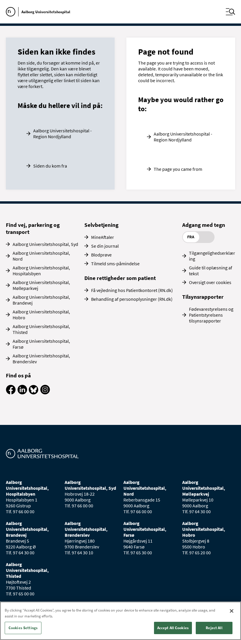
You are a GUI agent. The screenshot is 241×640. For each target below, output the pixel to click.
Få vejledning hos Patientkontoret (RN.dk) (132, 290)
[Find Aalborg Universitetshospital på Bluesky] (34, 393)
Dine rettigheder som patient (120, 277)
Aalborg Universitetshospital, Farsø (41, 344)
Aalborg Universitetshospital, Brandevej (41, 300)
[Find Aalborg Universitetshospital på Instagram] (45, 393)
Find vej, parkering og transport (33, 228)
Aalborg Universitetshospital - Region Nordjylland (62, 133)
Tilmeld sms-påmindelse (115, 263)
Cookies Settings (23, 627)
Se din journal (105, 246)
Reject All (214, 627)
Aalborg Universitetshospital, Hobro (41, 314)
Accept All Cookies (173, 627)
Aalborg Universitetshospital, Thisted (41, 329)
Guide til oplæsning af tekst (210, 270)
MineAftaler (102, 237)
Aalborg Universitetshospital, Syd (45, 244)
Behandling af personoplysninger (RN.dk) (132, 299)
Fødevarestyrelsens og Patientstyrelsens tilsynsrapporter (211, 315)
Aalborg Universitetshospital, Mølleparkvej (41, 285)
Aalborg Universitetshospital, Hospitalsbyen (41, 270)
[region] (120, 621)
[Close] (231, 610)
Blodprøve (101, 255)
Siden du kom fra (50, 166)
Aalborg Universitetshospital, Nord (41, 256)
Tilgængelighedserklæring (212, 256)
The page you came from (178, 169)
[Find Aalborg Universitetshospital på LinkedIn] (22, 393)
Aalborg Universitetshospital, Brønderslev (41, 358)
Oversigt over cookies (210, 282)
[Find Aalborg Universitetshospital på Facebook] (11, 393)
